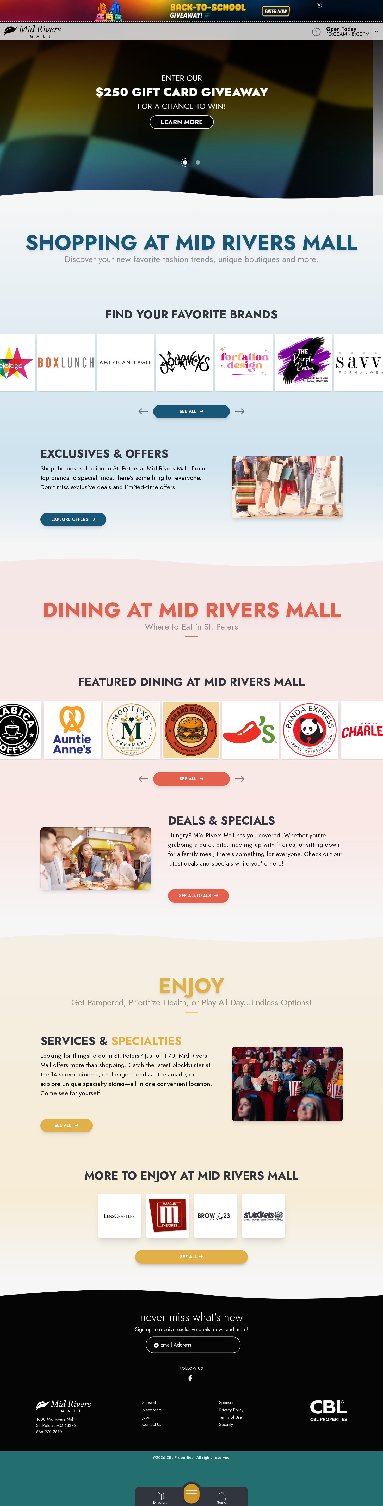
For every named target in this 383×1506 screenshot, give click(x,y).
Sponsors (227, 1403)
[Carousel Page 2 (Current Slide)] (198, 162)
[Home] (144, 31)
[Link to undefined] (66, 362)
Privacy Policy (231, 1410)
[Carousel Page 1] (185, 162)
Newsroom (152, 1410)
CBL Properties (179, 1457)
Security (226, 1425)
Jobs (146, 1417)
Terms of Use (230, 1417)
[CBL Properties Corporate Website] (310, 1410)
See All (189, 411)
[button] (350, 31)
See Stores (191, 117)
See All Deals (195, 896)
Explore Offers (69, 519)
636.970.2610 (49, 1432)
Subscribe (151, 1403)
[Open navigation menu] (191, 1493)
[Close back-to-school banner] (319, 5)
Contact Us (151, 1425)
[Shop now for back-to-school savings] (276, 11)
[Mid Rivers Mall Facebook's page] (191, 1377)
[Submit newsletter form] (230, 1344)
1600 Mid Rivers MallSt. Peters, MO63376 (56, 1422)
